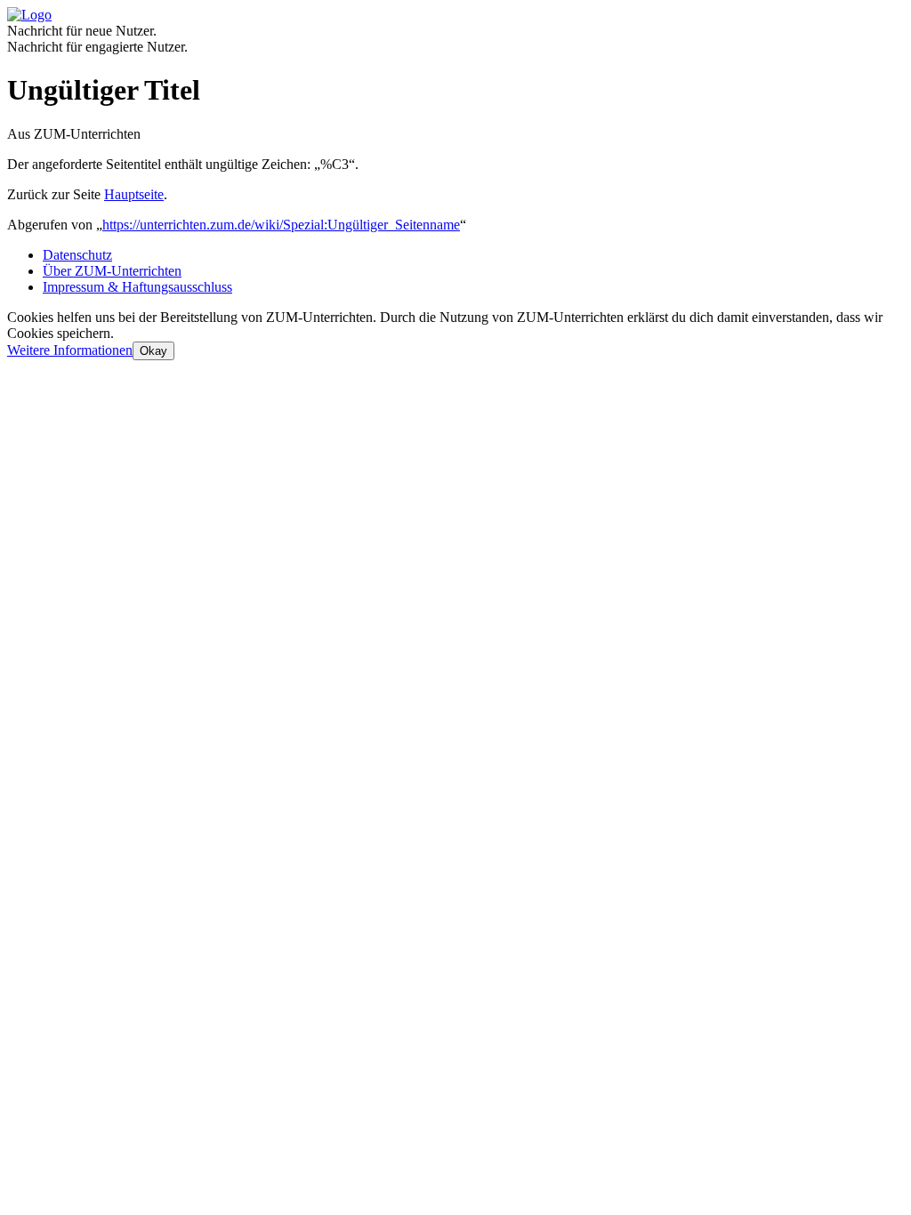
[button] (70, 350)
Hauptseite (134, 194)
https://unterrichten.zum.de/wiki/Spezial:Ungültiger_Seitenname (281, 224)
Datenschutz (77, 254)
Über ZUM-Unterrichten (112, 270)
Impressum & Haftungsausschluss (137, 286)
